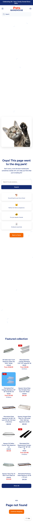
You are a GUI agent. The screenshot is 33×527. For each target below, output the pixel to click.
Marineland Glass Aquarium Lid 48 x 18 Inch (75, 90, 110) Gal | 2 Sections (8, 419)
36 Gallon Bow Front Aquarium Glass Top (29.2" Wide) (8, 361)
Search (16, 187)
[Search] (3, 14)
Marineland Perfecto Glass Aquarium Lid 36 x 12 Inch (24, 475)
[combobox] (16, 14)
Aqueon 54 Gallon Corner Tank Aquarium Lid (9, 445)
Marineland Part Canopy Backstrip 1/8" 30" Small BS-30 (9, 389)
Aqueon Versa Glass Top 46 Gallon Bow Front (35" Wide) (24, 389)
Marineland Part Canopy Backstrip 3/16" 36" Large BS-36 (24, 361)
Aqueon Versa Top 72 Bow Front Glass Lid (8, 474)
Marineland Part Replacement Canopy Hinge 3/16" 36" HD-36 (24, 446)
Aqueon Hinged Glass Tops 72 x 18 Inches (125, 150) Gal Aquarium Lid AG (24, 419)
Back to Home (16, 235)
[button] (30, 8)
